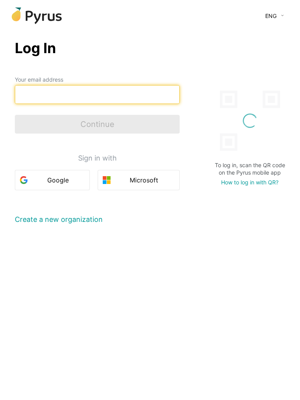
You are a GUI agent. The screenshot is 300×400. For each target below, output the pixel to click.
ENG (271, 15)
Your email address (39, 79)
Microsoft (144, 180)
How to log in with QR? (250, 182)
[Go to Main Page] (37, 15)
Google (58, 180)
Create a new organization (59, 219)
